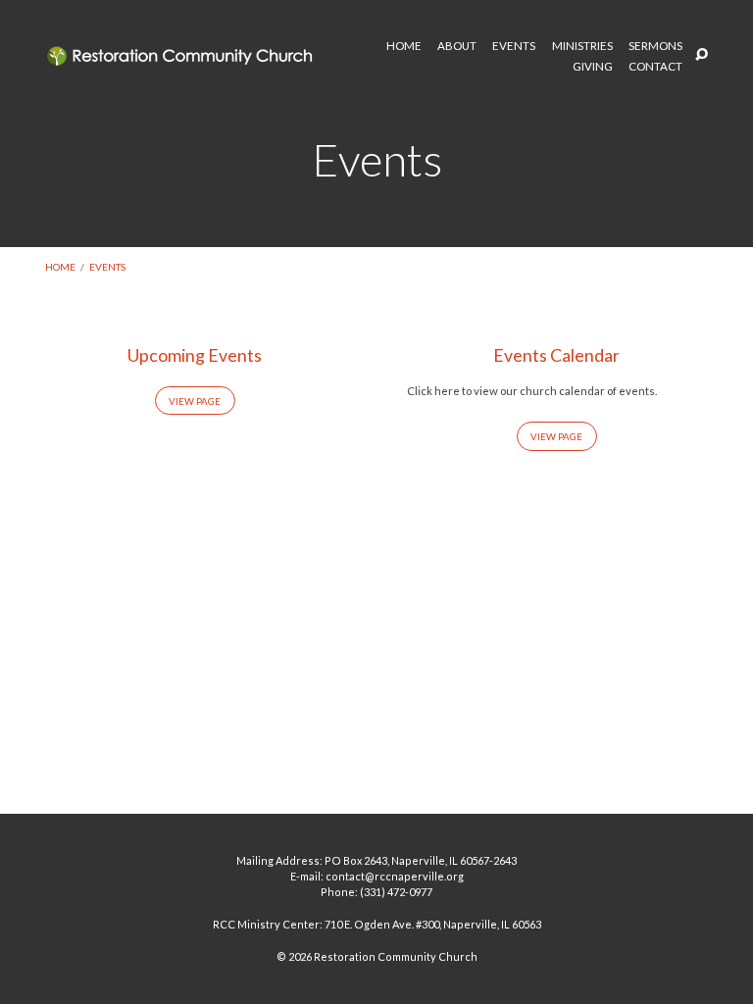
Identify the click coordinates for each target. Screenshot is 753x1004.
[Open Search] (701, 55)
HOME (404, 46)
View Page (195, 401)
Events (107, 267)
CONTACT (655, 67)
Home (60, 267)
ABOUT (457, 46)
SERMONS (655, 46)
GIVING (593, 67)
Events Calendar (556, 355)
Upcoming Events (194, 355)
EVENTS (513, 46)
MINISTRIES (582, 46)
